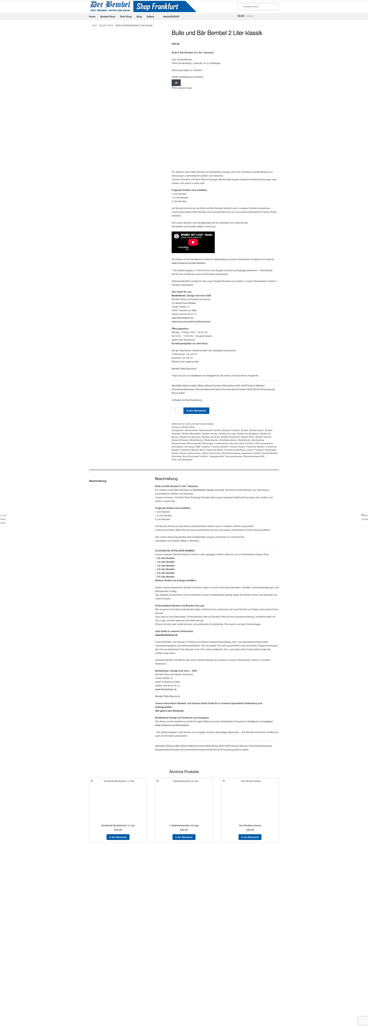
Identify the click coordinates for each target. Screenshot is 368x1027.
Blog (139, 16)
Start (94, 25)
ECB (257, 443)
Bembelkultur (196, 440)
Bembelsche (245, 440)
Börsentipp (207, 443)
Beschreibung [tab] (97, 481)
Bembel (244, 430)
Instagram (268, 721)
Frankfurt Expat (237, 446)
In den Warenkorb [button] (118, 837)
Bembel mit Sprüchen (190, 436)
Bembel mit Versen (211, 436)
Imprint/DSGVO (171, 16)
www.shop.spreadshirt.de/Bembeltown (191, 321)
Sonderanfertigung (231, 453)
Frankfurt (205, 446)
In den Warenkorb (196, 410)
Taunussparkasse (233, 456)
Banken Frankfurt (231, 430)
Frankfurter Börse (214, 449)
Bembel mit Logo (227, 433)
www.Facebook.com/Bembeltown (189, 263)
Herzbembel (270, 449)
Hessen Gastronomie (190, 453)
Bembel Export (257, 430)
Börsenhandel (194, 443)
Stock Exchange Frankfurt (195, 456)
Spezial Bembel (270, 453)
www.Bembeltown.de (182, 317)
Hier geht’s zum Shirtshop (169, 710)
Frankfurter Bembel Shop (192, 449)
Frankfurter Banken (255, 446)
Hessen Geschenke (211, 453)
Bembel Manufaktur (191, 433)
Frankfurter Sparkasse (235, 449)
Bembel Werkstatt (180, 440)
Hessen (175, 453)
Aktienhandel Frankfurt (210, 430)
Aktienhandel (191, 430)
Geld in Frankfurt (255, 449)
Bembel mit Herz (210, 433)
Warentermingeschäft (254, 456)
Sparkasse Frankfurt (251, 453)
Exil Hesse (190, 446)
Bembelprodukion (228, 440)
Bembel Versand (263, 436)
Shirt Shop (126, 16)
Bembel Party (178, 368)
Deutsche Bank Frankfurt (242, 443)
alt (176, 82)
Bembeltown (178, 295)
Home (92, 16)
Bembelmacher (211, 440)
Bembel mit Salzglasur (248, 433)
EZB (198, 446)
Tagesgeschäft (216, 456)
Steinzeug (176, 456)
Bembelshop (258, 440)
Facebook (196, 375)
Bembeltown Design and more (208, 489)
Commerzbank (221, 443)
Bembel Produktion (230, 436)
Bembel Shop (107, 16)
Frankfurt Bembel (219, 446)
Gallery (150, 16)
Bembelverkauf (179, 443)
